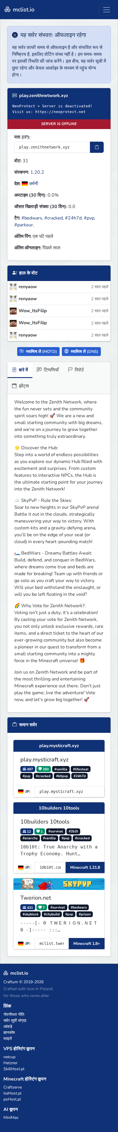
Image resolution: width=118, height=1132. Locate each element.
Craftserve (12, 1087)
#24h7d (73, 218)
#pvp (89, 218)
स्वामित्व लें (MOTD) (41, 351)
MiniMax (10, 1117)
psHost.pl (12, 1099)
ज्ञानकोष (9, 1032)
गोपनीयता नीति (13, 1014)
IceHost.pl (12, 1093)
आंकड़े (7, 1026)
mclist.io (22, 9)
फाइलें (7, 1038)
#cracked (53, 218)
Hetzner (10, 1063)
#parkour (23, 225)
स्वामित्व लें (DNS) (84, 351)
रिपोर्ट (79, 370)
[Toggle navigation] (107, 9)
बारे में (23, 370)
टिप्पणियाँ (51, 370)
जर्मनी (33, 184)
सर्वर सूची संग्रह (14, 1020)
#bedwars (31, 218)
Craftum (10, 982)
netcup (9, 1057)
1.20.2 (37, 172)
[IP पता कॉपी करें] (97, 147)
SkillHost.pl (13, 1069)
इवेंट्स (23, 386)
